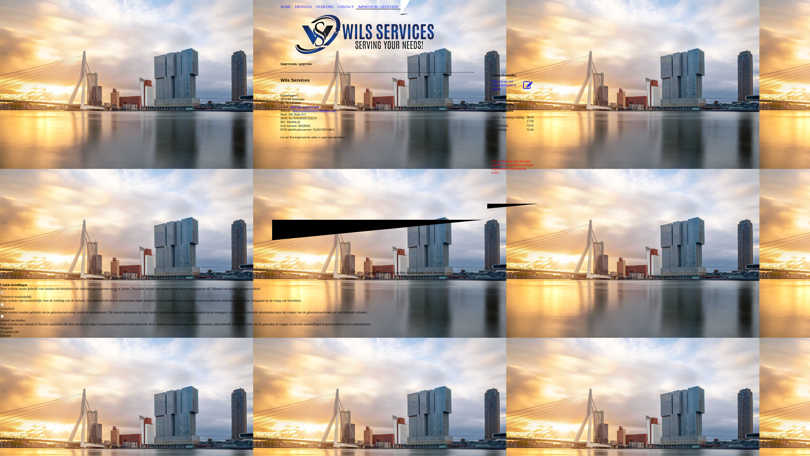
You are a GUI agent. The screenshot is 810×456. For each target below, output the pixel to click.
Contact (346, 7)
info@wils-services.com (304, 107)
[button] (185, 328)
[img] (405, 34)
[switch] (2, 293)
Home (286, 7)
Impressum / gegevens (378, 7)
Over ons (324, 7)
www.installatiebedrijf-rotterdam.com (314, 110)
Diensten (303, 7)
